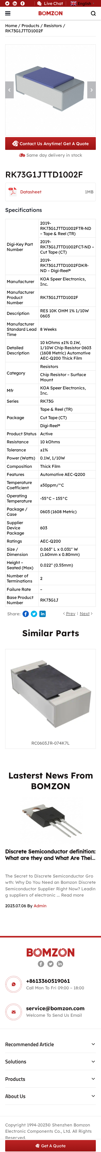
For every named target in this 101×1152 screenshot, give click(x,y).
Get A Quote (53, 1145)
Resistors (53, 25)
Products (30, 25)
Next (85, 613)
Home (11, 25)
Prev (70, 613)
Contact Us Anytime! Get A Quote (54, 143)
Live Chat (53, 3)
